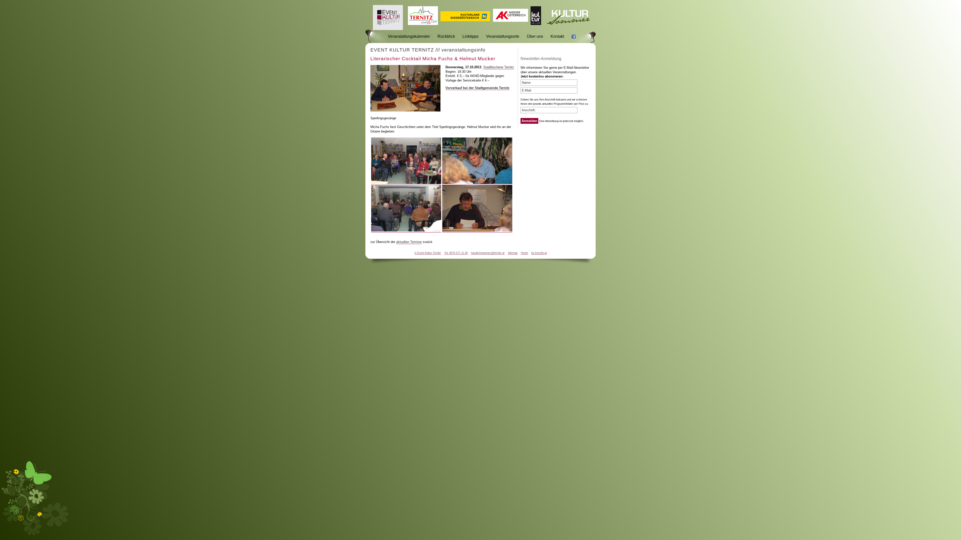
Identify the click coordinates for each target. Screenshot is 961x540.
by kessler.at (539, 252)
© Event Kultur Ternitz (427, 252)
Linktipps (470, 36)
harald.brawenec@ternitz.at (488, 252)
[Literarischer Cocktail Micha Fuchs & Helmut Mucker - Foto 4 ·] (477, 230)
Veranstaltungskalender (409, 36)
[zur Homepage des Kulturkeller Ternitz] (536, 24)
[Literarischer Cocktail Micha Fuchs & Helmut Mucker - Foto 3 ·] (406, 230)
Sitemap (513, 252)
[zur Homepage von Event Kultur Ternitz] (388, 28)
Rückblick (446, 36)
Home (524, 252)
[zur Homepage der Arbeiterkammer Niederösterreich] (510, 20)
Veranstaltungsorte (502, 36)
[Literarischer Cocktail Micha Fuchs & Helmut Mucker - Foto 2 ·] (477, 183)
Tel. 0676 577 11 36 (456, 252)
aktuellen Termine (409, 242)
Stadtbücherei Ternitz (498, 67)
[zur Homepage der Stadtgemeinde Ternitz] (423, 24)
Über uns (535, 36)
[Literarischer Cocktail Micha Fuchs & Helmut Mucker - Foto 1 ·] (406, 183)
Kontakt (557, 36)
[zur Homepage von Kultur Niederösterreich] (465, 20)
